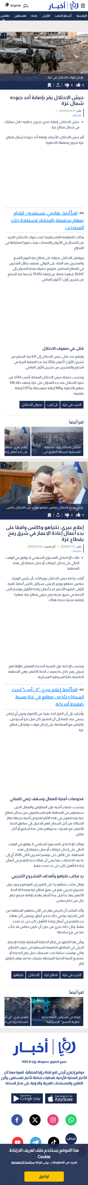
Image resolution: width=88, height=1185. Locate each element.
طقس (4, 15)
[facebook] (17, 1120)
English (15, 5)
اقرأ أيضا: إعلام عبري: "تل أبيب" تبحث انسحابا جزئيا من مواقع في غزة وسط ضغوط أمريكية (48, 696)
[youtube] (17, 1142)
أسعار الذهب (63, 15)
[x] (35, 1120)
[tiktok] (53, 1142)
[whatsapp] (71, 1120)
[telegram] (35, 1142)
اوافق (44, 1176)
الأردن (46, 15)
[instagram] (53, 1120)
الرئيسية (81, 15)
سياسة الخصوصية (23, 1162)
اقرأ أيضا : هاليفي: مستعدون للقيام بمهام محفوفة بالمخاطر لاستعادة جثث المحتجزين (47, 220)
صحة (34, 15)
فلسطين (20, 15)
